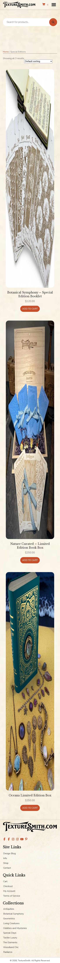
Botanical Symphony (13, 913)
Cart (5, 881)
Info (5, 858)
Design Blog (9, 853)
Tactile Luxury (10, 937)
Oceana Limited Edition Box (30, 795)
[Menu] (53, 4)
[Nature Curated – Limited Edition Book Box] (30, 429)
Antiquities (8, 909)
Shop (5, 863)
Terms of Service (11, 895)
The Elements (10, 942)
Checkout (8, 886)
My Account (9, 891)
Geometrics (9, 918)
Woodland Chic (10, 947)
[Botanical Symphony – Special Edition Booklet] (30, 178)
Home (6, 51)
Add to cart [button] (30, 308)
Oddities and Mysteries (15, 928)
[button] (4, 839)
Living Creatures (11, 923)
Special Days (9, 932)
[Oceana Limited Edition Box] (30, 681)
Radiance (7, 952)
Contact (7, 867)
